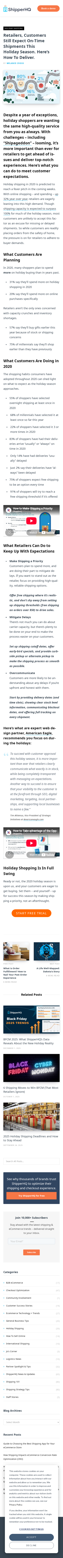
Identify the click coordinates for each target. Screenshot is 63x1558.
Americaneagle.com (34, 819)
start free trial (31, 913)
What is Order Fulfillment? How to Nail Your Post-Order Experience (15, 973)
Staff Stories (12, 1397)
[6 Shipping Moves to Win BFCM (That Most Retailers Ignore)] (31, 1068)
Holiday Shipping (14, 28)
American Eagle (39, 733)
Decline (31, 1545)
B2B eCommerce (14, 1282)
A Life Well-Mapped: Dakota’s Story (48, 970)
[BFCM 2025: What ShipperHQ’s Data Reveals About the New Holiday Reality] (31, 1020)
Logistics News (13, 1358)
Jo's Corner (11, 1351)
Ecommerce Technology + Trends (23, 1313)
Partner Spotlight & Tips (18, 1366)
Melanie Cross (15, 63)
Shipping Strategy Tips (18, 1389)
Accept (31, 1537)
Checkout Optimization (18, 1290)
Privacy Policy (15, 1504)
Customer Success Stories (19, 1305)
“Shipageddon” (17, 142)
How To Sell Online (15, 1336)
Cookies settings (31, 1529)
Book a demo (48, 8)
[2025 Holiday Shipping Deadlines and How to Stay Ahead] (31, 1117)
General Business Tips (17, 1320)
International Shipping (18, 1343)
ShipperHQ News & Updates (20, 1374)
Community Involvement (18, 1297)
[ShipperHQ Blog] (17, 8)
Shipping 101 (13, 1381)
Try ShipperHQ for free (32, 1195)
